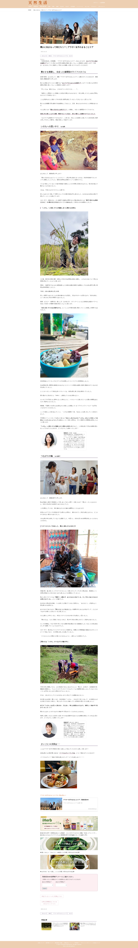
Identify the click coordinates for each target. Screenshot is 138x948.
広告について (41, 942)
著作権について (49, 942)
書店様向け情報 (58, 942)
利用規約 (77, 942)
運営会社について (68, 942)
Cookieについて (96, 942)
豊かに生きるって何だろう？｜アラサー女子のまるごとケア (67, 47)
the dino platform (71, 946)
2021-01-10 (44, 51)
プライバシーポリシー (86, 942)
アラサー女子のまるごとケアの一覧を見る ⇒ (53, 795)
